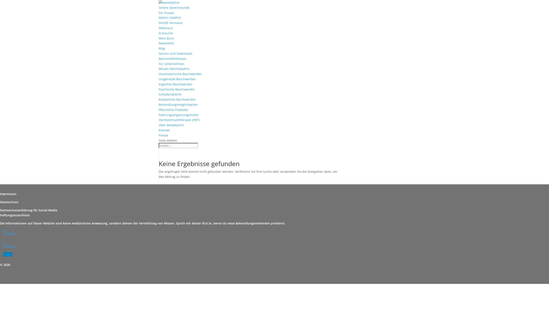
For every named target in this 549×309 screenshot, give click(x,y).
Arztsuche (166, 33)
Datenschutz (9, 202)
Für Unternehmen (171, 64)
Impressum (8, 194)
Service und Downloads (175, 54)
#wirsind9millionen (173, 59)
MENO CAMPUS (170, 18)
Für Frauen (166, 13)
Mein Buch (166, 38)
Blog (162, 48)
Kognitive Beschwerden (175, 84)
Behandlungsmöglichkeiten (178, 105)
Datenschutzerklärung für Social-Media (28, 210)
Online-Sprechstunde (174, 8)
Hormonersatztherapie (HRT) (179, 120)
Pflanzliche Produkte (173, 110)
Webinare (166, 28)
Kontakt (164, 130)
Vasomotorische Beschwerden (180, 74)
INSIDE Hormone (170, 23)
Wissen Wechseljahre (174, 69)
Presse (163, 135)
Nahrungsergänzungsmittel (178, 115)
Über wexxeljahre (171, 125)
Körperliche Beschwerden (177, 99)
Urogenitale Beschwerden (177, 79)
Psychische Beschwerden (177, 89)
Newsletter (166, 43)
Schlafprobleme (170, 94)
